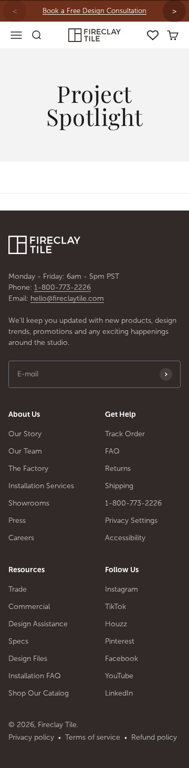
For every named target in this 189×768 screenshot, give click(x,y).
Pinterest (119, 641)
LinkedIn (119, 693)
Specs (18, 641)
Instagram (121, 589)
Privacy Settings (131, 520)
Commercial (29, 606)
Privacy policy (31, 737)
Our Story (24, 433)
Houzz (116, 623)
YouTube (119, 675)
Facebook (121, 658)
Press (17, 520)
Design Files (27, 658)
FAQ (112, 451)
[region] (94, 11)
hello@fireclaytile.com (67, 298)
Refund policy (154, 737)
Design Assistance (38, 623)
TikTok (115, 606)
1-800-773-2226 (62, 287)
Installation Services (41, 485)
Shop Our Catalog (38, 693)
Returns (118, 468)
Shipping (119, 485)
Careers (21, 537)
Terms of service (92, 737)
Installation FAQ (34, 675)
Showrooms (28, 503)
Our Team (25, 451)
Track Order (125, 433)
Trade (17, 589)
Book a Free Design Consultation (94, 11)
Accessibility (125, 537)
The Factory (28, 468)
